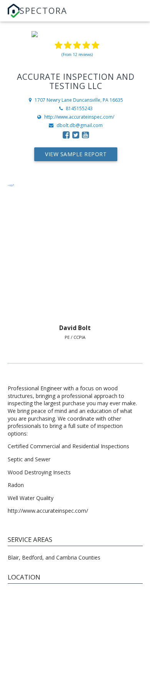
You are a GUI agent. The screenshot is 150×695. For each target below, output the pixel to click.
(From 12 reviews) (77, 54)
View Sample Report (76, 154)
